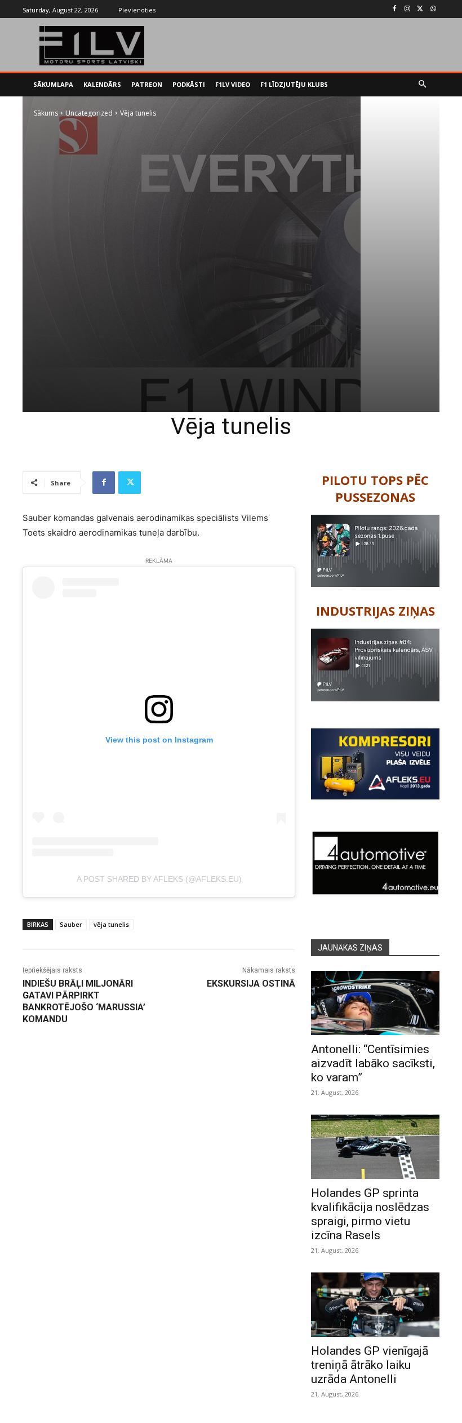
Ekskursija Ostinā (251, 983)
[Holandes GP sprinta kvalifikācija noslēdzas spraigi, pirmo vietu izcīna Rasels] (375, 1147)
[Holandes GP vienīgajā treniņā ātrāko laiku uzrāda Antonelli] (375, 1304)
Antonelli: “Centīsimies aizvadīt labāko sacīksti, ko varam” (373, 1063)
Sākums (46, 113)
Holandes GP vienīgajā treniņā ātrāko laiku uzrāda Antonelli (369, 1365)
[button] (422, 84)
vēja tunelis (111, 924)
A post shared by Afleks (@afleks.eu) (159, 878)
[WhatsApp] (433, 9)
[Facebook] (394, 9)
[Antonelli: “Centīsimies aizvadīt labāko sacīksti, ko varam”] (375, 1003)
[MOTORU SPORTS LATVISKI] (92, 45)
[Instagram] (407, 9)
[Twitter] (420, 9)
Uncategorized (89, 113)
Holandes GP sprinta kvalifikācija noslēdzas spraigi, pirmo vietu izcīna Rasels (370, 1214)
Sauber (71, 924)
